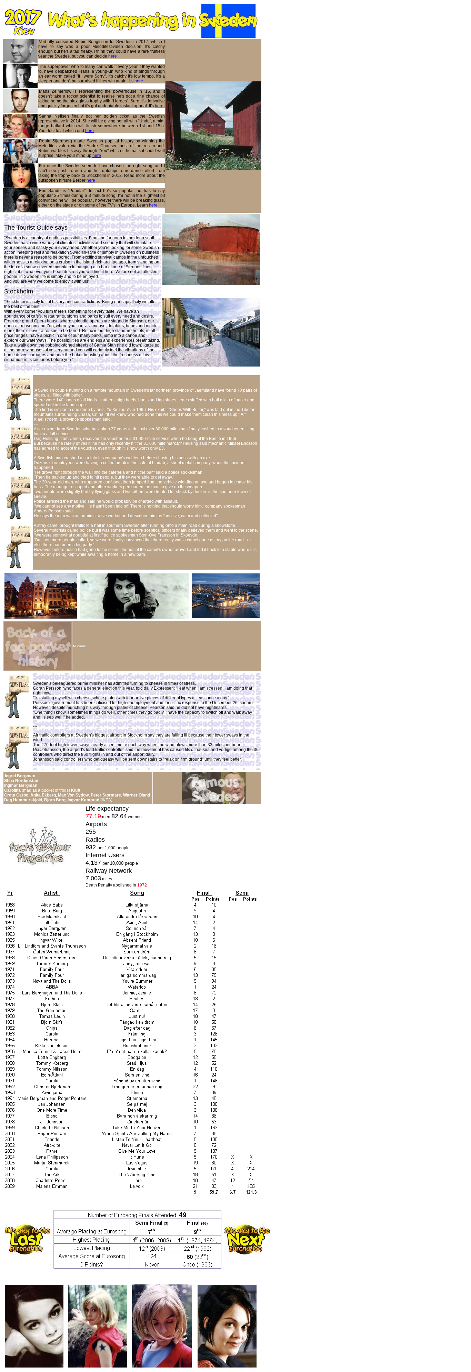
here (112, 56)
